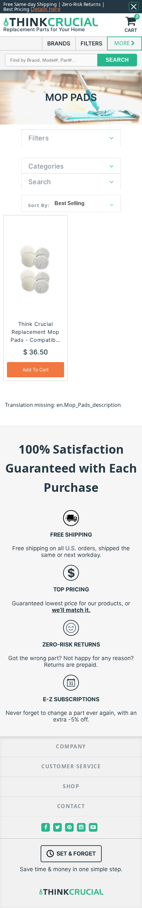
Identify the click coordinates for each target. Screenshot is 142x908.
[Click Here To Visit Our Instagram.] (81, 827)
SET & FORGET (76, 853)
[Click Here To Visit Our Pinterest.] (69, 827)
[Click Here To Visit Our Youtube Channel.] (93, 827)
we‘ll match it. (71, 610)
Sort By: (39, 205)
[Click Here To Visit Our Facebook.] (45, 827)
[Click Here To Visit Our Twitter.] (57, 827)
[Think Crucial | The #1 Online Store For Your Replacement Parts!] (50, 22)
